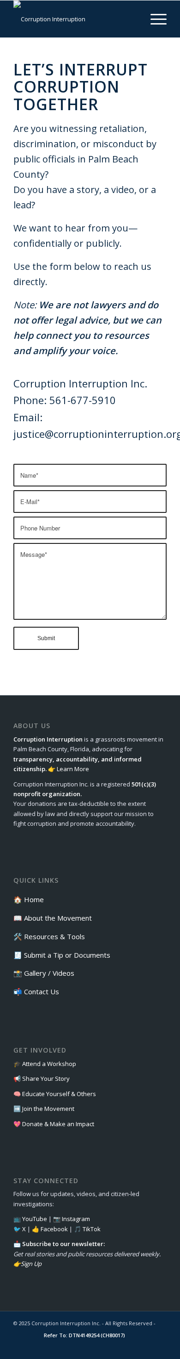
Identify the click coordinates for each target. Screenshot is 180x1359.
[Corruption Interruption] (74, 18)
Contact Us (41, 991)
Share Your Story (46, 1078)
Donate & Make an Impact (58, 1124)
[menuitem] (132, 18)
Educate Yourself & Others (59, 1094)
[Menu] (154, 18)
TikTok (92, 1229)
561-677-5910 (82, 400)
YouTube (34, 1219)
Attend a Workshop (49, 1064)
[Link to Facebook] (104, 1347)
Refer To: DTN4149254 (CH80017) (84, 1335)
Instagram (76, 1219)
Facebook (54, 1229)
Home (34, 899)
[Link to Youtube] (160, 1347)
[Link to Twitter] (132, 1347)
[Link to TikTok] (146, 1347)
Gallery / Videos (49, 973)
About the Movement (58, 918)
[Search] (132, 18)
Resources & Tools (54, 936)
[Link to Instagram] (118, 1347)
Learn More (73, 769)
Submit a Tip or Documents (67, 955)
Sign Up (31, 1263)
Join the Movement (48, 1108)
